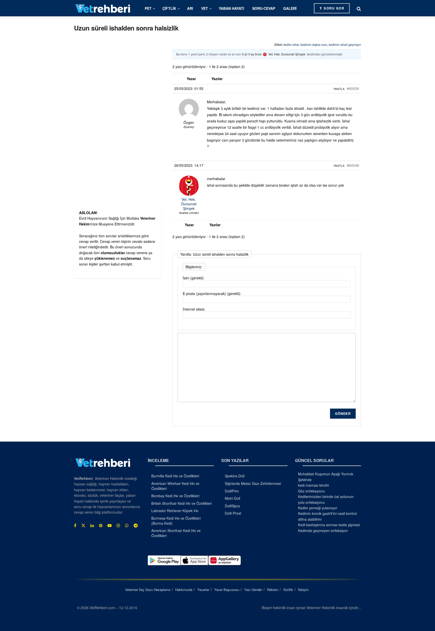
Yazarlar (203, 589)
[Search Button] (359, 8)
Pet (148, 8)
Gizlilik (288, 589)
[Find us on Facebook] (75, 525)
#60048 (353, 165)
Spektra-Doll (234, 475)
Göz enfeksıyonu (311, 490)
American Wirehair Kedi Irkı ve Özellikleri (175, 486)
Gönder (343, 413)
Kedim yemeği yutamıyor (317, 507)
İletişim (303, 589)
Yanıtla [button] (338, 89)
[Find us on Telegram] (136, 525)
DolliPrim (232, 490)
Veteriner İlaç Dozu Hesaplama (147, 589)
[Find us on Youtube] (109, 525)
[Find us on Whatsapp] (127, 525)
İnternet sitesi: (194, 309)
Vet (204, 8)
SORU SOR (333, 8)
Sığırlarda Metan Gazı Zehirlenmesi (253, 483)
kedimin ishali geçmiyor (345, 44)
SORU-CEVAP (263, 8)
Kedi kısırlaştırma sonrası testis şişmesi (329, 524)
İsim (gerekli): (193, 278)
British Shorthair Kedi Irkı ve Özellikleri (181, 503)
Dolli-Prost (233, 513)
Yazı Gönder (253, 589)
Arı (190, 8)
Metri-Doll (232, 498)
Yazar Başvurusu (226, 589)
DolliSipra (232, 505)
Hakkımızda (183, 589)
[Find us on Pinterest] (100, 525)
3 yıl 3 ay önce (252, 54)
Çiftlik (169, 8)
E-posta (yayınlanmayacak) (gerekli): (212, 293)
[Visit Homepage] (103, 8)
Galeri (290, 8)
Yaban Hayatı (231, 8)
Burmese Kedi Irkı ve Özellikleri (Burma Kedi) (176, 521)
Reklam (272, 589)
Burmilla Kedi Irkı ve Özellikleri (175, 475)
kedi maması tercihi (313, 485)
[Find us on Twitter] (83, 525)
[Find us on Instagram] (118, 525)
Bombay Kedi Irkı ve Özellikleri (175, 495)
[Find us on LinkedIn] (92, 525)
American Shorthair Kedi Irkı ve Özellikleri (176, 533)
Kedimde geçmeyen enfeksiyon (323, 530)
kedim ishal (291, 44)
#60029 (353, 88)
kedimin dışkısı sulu (314, 44)
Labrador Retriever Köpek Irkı (174, 510)
